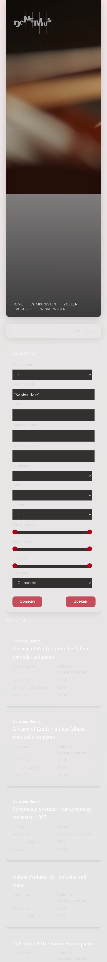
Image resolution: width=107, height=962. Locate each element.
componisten (43, 304)
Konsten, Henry (26, 641)
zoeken (71, 304)
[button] (81, 601)
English (74, 331)
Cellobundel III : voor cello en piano (52, 943)
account (24, 309)
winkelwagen (53, 309)
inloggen (90, 331)
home (17, 304)
